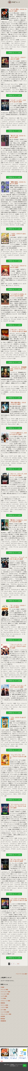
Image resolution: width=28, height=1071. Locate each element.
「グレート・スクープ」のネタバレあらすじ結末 (18, 474)
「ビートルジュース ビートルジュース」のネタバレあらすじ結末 (18, 806)
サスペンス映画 (4, 1005)
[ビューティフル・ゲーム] (5, 755)
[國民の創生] (5, 182)
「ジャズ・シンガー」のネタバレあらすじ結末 (18, 101)
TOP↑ (25, 1065)
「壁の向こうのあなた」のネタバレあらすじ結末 (18, 520)
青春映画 (3, 1003)
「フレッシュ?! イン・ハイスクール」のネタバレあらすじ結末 (18, 646)
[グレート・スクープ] (5, 474)
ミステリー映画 (4, 1007)
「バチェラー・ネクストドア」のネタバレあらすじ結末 (18, 330)
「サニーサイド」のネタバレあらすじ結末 (18, 58)
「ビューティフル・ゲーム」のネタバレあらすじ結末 (18, 756)
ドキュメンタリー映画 (6, 1014)
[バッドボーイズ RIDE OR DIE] (5, 899)
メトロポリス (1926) (15, 298)
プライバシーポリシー (19, 1064)
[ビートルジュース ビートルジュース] (5, 804)
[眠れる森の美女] (5, 402)
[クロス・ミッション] (5, 685)
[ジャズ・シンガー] (5, 100)
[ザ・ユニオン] (5, 605)
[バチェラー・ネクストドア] (5, 330)
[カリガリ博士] (5, 9)
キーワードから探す (22, 973)
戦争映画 (3, 1018)
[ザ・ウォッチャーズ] (5, 859)
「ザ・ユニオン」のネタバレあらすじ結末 (17, 606)
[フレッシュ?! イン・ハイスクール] (5, 644)
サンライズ (13, 269)
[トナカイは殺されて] (5, 433)
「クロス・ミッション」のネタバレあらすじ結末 (18, 686)
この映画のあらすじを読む (14, 52)
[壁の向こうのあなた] (5, 520)
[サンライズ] (5, 266)
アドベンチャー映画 (5, 991)
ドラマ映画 (3, 998)
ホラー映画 (3, 1009)
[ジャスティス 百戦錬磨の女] (5, 367)
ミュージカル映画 (5, 1012)
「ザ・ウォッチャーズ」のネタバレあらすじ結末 (18, 860)
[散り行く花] (5, 136)
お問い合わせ (6, 1064)
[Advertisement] (14, 1034)
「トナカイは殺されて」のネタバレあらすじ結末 (18, 433)
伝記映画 (3, 1016)
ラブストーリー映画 (5, 1000)
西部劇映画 (3, 1021)
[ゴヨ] (5, 717)
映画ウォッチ (14, 2)
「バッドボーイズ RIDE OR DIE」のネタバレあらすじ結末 (18, 900)
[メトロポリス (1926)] (5, 294)
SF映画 (2, 987)
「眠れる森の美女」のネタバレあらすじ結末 (18, 403)
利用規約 (12, 1064)
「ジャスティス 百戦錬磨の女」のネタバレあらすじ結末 (18, 368)
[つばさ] (5, 233)
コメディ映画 (4, 996)
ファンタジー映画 (5, 994)
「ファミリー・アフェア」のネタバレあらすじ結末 (18, 558)
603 (18, 963)
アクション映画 (4, 989)
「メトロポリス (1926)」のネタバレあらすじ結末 (18, 295)
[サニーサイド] (5, 57)
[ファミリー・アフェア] (5, 557)
